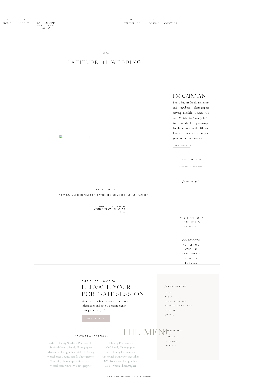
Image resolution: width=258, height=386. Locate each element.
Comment (65, 200)
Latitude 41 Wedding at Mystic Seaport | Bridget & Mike (109, 209)
